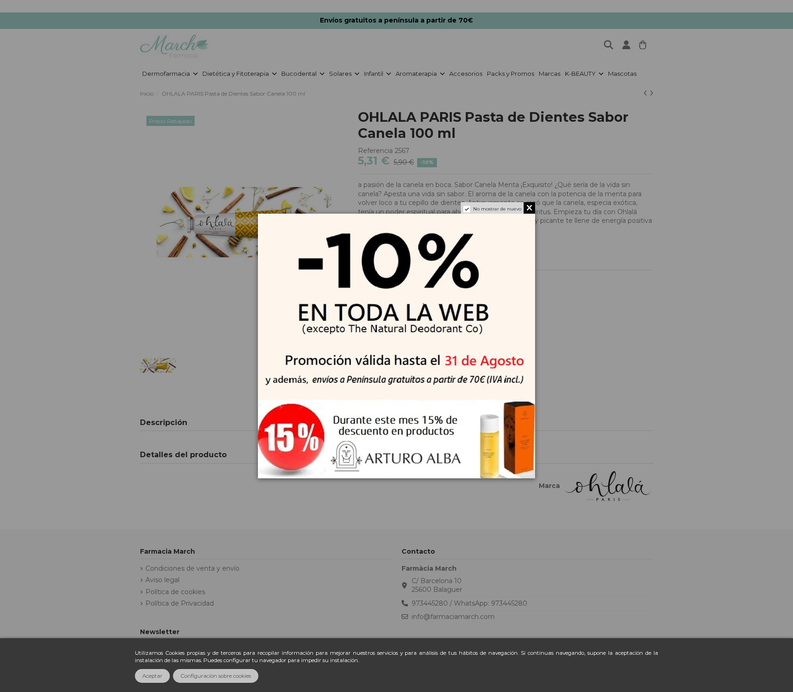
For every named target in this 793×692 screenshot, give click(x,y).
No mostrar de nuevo (497, 209)
